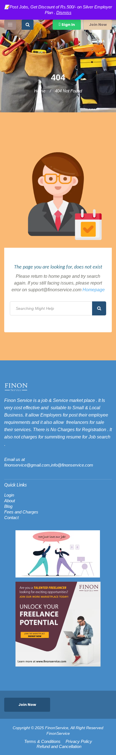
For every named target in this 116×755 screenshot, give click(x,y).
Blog (8, 506)
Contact (11, 517)
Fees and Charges (21, 512)
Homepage (93, 289)
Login (9, 495)
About (9, 500)
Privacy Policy (79, 741)
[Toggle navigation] (10, 25)
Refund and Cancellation (59, 746)
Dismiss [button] (64, 12)
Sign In (68, 24)
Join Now (98, 24)
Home (39, 90)
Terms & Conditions (42, 741)
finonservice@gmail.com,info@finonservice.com (48, 465)
